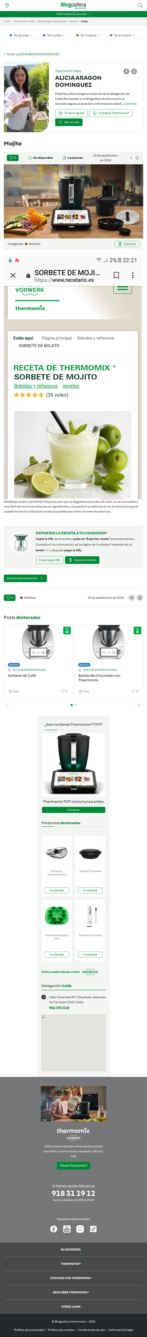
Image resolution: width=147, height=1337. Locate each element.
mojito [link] (84, 21)
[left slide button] (7, 705)
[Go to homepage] (73, 5)
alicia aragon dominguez (52, 21)
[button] (140, 5)
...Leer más (129, 103)
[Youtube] (67, 1229)
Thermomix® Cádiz (24, 21)
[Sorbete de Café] (38, 645)
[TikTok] (93, 1229)
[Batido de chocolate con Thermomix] (108, 645)
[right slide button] (139, 705)
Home (7, 21)
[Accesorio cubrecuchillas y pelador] (57, 851)
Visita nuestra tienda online (71, 14)
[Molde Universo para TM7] (57, 916)
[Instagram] (80, 1229)
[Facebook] (53, 1229)
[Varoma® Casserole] (90, 851)
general (73, 21)
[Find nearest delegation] (7, 5)
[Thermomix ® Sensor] (90, 916)
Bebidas (13, 664)
